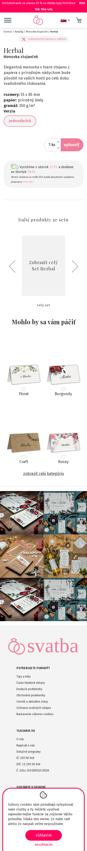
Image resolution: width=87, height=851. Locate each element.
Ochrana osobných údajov (33, 708)
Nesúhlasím (43, 845)
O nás (20, 739)
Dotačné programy (28, 751)
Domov (8, 31)
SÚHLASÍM (44, 835)
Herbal (54, 31)
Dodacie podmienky (29, 689)
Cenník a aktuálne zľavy (32, 701)
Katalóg (19, 31)
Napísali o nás (25, 745)
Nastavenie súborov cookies (35, 714)
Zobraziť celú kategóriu (43, 473)
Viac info (28, 181)
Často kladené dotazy (30, 683)
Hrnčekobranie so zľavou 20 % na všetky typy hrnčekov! (43, 6)
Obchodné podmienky (30, 695)
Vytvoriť (71, 144)
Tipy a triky (23, 676)
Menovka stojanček (37, 31)
